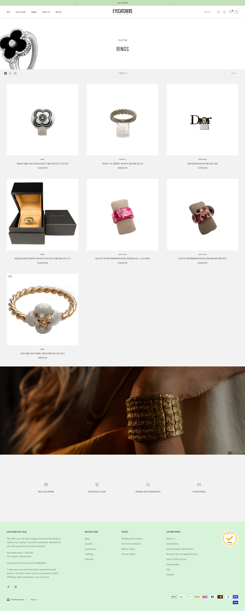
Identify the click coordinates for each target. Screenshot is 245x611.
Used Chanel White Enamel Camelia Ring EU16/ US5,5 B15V (42, 353)
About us (46, 12)
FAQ (168, 569)
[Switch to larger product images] (5, 73)
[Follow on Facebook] (8, 586)
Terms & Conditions (131, 543)
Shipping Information (132, 538)
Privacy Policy (128, 553)
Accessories (90, 548)
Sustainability (173, 564)
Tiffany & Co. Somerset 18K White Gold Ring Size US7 (122, 163)
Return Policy (128, 548)
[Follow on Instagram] (15, 586)
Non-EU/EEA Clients (176, 559)
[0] (230, 12)
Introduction (172, 543)
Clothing (89, 553)
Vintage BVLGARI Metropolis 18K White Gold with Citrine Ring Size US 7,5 (42, 258)
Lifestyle (89, 559)
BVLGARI (42, 254)
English (207, 12)
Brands (34, 12)
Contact (170, 574)
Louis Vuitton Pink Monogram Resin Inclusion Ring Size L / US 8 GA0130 (122, 258)
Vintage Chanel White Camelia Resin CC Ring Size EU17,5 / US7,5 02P (42, 163)
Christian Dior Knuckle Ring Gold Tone (202, 163)
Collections (21, 12)
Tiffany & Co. (122, 159)
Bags (87, 538)
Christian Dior (202, 159)
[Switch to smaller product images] (10, 73)
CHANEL (42, 159)
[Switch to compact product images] (15, 73)
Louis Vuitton (122, 254)
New (8, 12)
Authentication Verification (179, 548)
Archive (59, 12)
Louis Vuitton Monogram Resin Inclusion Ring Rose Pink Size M (202, 258)
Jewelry (89, 543)
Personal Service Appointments (182, 553)
